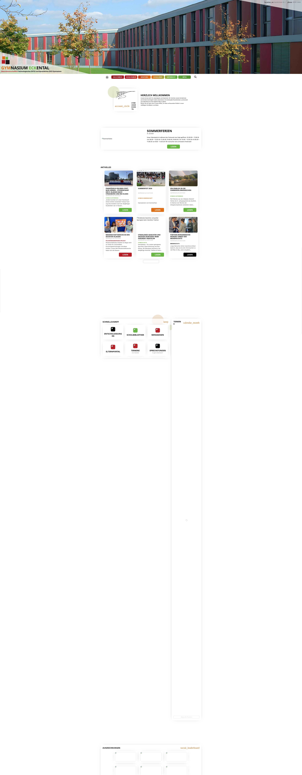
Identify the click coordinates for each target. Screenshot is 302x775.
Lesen (175, 147)
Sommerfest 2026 (145, 188)
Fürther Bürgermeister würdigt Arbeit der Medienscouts (180, 236)
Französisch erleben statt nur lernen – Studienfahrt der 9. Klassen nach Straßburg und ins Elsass (117, 191)
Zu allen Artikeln (151, 261)
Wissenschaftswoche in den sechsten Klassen (118, 236)
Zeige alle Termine (186, 717)
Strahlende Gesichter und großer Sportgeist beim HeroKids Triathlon (149, 236)
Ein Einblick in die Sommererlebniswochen (180, 189)
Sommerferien (159, 131)
